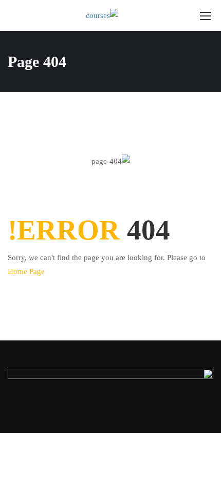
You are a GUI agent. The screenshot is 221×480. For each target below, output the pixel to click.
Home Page (26, 271)
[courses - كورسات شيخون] (119, 15)
